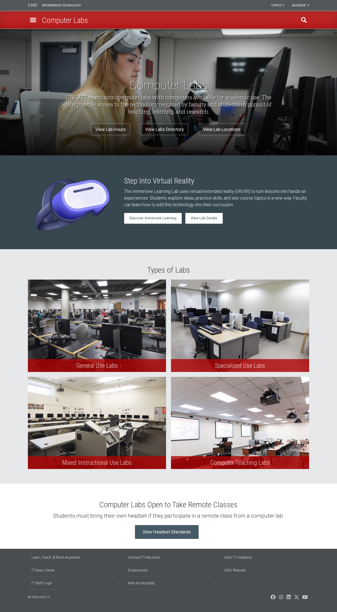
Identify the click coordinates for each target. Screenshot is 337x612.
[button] (33, 20)
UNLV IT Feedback (238, 557)
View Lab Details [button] (204, 218)
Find (304, 20)
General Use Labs (97, 326)
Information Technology (61, 5)
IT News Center (43, 570)
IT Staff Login (42, 583)
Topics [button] (276, 5)
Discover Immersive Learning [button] (153, 218)
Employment (138, 570)
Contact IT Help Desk (144, 557)
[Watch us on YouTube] (305, 598)
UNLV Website (234, 570)
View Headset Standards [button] (167, 531)
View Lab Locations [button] (222, 129)
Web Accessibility (141, 583)
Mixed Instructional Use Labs (97, 423)
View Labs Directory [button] (164, 129)
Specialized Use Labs (240, 326)
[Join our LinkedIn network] (288, 598)
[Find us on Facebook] (273, 598)
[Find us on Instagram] (281, 598)
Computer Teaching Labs (240, 423)
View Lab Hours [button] (110, 129)
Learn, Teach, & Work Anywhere (56, 557)
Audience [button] (299, 5)
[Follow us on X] (296, 598)
